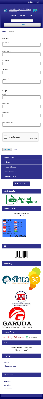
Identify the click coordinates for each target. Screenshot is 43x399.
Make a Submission (21, 184)
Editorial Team (9, 157)
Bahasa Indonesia (10, 366)
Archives (22, 16)
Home (4, 31)
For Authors (7, 385)
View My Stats (22, 216)
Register (30, 2)
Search (22, 25)
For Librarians (8, 389)
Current (13, 16)
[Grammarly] (31, 338)
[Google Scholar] (21, 289)
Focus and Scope (10, 167)
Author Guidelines (10, 172)
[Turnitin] (8, 338)
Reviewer (7, 162)
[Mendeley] (19, 338)
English (6, 362)
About (30, 16)
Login (37, 2)
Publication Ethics (10, 177)
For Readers (7, 381)
